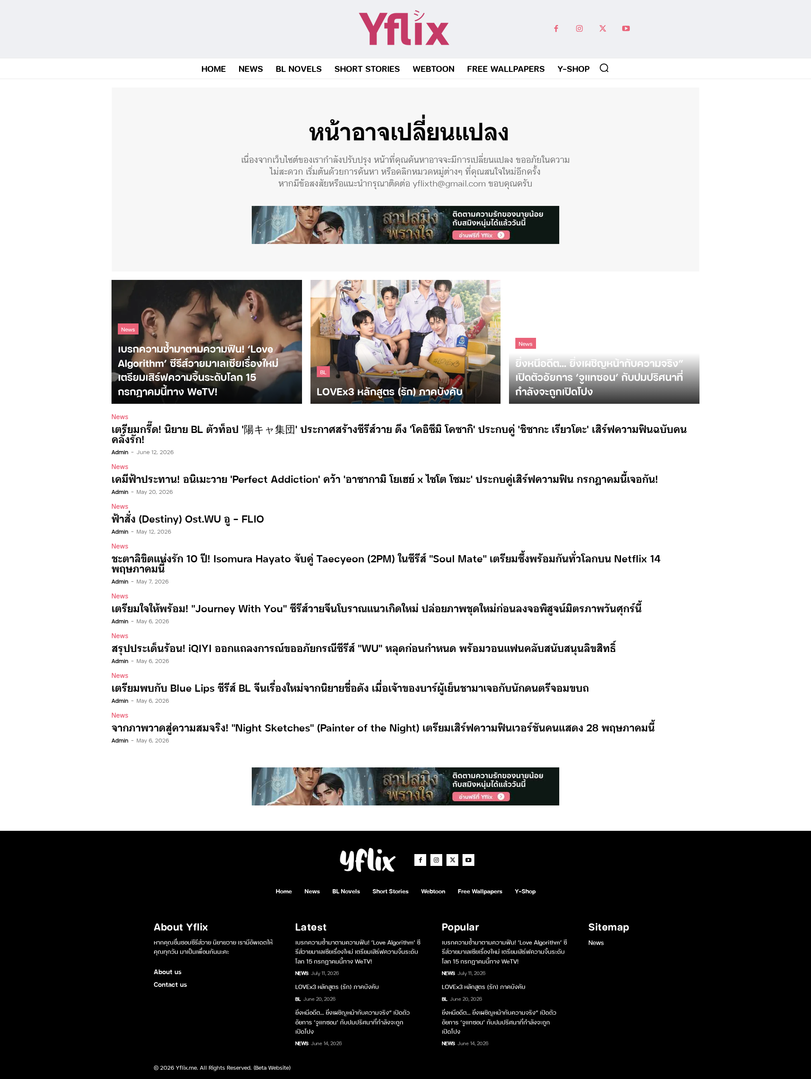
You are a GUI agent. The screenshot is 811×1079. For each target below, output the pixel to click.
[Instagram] (579, 28)
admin (120, 451)
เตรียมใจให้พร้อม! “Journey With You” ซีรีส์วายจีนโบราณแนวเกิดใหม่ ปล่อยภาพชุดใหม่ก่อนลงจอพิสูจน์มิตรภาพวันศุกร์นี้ (377, 608)
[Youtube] (625, 28)
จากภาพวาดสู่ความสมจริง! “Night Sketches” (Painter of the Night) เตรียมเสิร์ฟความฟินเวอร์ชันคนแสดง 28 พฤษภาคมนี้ (383, 727)
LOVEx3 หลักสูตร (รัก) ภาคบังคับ (337, 986)
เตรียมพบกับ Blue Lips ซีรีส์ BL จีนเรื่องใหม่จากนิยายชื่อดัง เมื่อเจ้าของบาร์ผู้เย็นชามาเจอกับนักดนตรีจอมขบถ (350, 687)
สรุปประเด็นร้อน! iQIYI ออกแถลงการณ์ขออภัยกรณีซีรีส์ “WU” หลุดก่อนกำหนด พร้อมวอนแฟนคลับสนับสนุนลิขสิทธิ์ (364, 647)
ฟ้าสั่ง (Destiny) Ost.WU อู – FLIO (188, 518)
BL (323, 371)
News (128, 328)
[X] (602, 28)
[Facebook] (556, 28)
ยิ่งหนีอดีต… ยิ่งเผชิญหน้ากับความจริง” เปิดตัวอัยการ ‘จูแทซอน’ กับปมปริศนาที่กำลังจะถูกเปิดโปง (352, 1021)
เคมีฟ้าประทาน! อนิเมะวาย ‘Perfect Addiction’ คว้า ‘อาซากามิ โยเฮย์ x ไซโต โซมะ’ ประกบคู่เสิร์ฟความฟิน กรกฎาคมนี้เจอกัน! (385, 478)
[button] (604, 68)
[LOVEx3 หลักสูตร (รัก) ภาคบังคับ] (405, 342)
